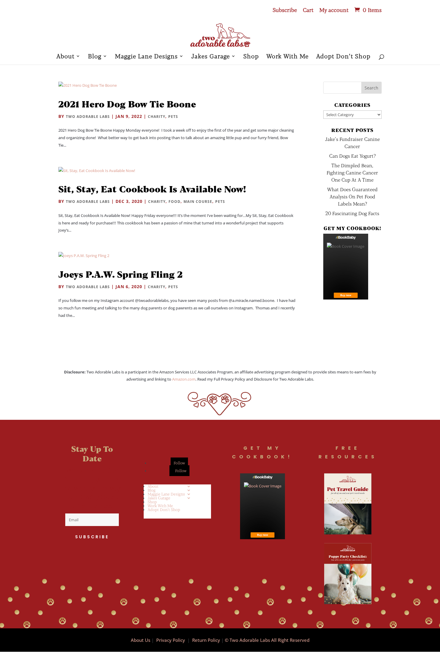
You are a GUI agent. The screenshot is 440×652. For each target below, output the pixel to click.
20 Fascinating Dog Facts (352, 213)
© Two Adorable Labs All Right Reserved (267, 640)
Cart (308, 10)
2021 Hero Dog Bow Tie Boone (127, 103)
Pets (173, 116)
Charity (156, 116)
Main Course (197, 201)
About (65, 57)
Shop (251, 57)
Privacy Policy (170, 640)
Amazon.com (183, 379)
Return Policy (206, 640)
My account (333, 10)
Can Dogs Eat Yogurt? (352, 156)
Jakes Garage (210, 57)
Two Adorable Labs (88, 116)
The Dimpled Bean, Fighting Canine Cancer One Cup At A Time (352, 172)
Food (174, 201)
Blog (94, 57)
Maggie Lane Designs (146, 57)
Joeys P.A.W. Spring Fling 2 (120, 274)
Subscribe (285, 10)
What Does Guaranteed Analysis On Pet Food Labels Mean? (352, 196)
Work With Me (287, 57)
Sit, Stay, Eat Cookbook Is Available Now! (152, 188)
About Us (140, 640)
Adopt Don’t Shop (343, 57)
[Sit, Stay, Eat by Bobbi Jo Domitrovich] (345, 267)
